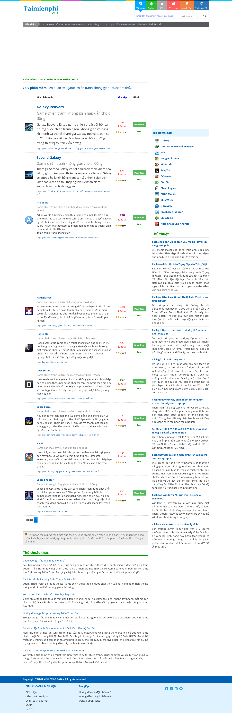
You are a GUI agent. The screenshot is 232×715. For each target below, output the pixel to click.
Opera (194, 338)
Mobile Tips (187, 8)
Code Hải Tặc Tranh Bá (135, 636)
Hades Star (43, 334)
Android (151, 8)
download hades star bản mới (55, 362)
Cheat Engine (168, 188)
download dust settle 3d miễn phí (78, 398)
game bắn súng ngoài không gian (56, 434)
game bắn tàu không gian (53, 237)
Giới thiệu (31, 692)
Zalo (163, 152)
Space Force (44, 406)
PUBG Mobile (168, 194)
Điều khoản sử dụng (36, 696)
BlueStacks (167, 217)
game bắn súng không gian (53, 191)
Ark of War (43, 202)
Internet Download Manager (177, 146)
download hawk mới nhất (87, 471)
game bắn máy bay (50, 471)
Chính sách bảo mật (36, 700)
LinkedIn (181, 688)
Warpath (74, 662)
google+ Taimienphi (171, 688)
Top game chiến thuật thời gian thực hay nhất (49, 594)
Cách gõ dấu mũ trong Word (168, 359)
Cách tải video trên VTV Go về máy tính (175, 524)
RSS (176, 688)
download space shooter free (54, 511)
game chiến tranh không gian (71, 148)
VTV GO (179, 532)
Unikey (165, 140)
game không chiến (67, 471)
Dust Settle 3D (45, 370)
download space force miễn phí (86, 434)
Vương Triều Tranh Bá (35, 568)
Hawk (40, 443)
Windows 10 (188, 462)
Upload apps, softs (89, 700)
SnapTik (165, 170)
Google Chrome (170, 158)
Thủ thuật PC (201, 8)
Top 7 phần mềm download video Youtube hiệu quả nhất (133, 25)
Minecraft (166, 164)
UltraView (166, 206)
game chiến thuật (49, 148)
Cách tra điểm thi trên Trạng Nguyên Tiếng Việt (179, 264)
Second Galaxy (49, 157)
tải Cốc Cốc (202, 348)
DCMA (28, 704)
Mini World (167, 200)
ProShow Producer (172, 212)
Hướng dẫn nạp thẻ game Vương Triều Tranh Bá (50, 613)
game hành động (49, 325)
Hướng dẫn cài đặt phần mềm (96, 692)
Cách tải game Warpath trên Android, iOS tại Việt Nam (54, 650)
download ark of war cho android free (82, 237)
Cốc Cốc (165, 182)
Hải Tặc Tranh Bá (58, 636)
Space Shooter (45, 479)
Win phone (174, 8)
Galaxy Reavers (50, 107)
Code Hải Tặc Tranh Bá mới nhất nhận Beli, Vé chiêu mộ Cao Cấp (59, 628)
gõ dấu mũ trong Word (189, 385)
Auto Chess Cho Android (175, 223)
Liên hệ (29, 709)
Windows (140, 7)
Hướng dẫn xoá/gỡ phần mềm (96, 696)
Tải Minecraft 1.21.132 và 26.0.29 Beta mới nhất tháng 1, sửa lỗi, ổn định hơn (72, 25)
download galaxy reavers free (97, 148)
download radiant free (82, 325)
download (40, 10)
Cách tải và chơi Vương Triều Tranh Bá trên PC (49, 579)
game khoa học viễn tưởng (78, 191)
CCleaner (166, 176)
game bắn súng (64, 325)
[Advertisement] (116, 52)
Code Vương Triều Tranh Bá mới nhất (44, 560)
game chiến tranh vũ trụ (52, 398)
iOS (162, 8)
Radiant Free (44, 297)
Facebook (166, 688)
